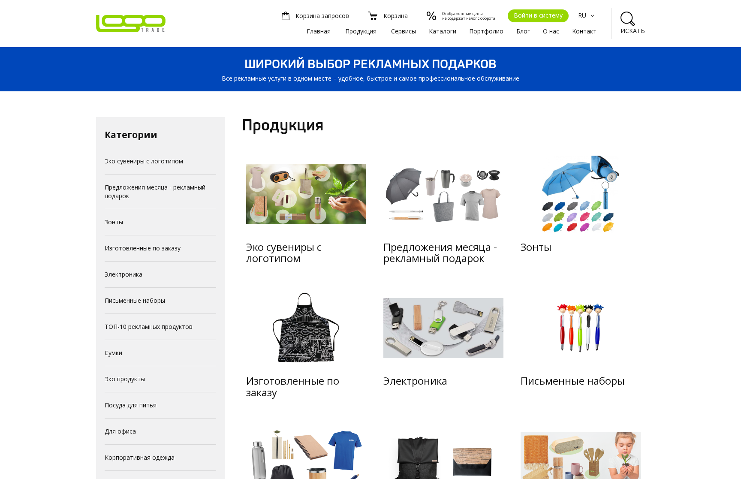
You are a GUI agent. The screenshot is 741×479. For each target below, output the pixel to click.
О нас (551, 31)
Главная (319, 31)
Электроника (123, 274)
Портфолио (486, 31)
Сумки (113, 353)
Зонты (114, 222)
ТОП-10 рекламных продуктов (149, 326)
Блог (523, 31)
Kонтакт (584, 31)
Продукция (361, 31)
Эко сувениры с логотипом (144, 161)
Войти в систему (538, 15)
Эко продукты (125, 379)
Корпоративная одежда (140, 457)
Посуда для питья (131, 405)
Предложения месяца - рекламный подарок (155, 191)
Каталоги (442, 31)
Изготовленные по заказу (143, 248)
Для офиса (120, 431)
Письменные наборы (135, 300)
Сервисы (403, 31)
